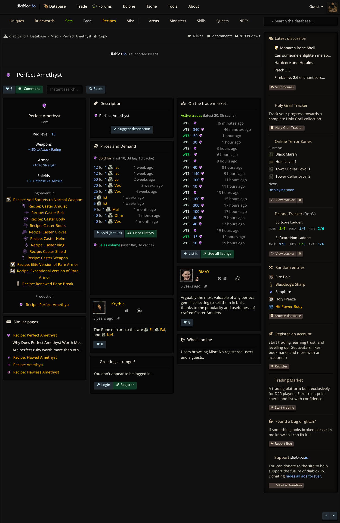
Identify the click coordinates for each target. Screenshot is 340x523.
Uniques (16, 20)
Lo (116, 179)
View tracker (285, 200)
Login (105, 384)
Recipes (109, 20)
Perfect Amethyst (76, 36)
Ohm (118, 215)
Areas (153, 20)
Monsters (177, 20)
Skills (201, 20)
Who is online (199, 339)
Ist (116, 167)
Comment (31, 88)
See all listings (219, 253)
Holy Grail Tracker (289, 127)
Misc (130, 20)
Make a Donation (289, 485)
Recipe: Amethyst (27, 364)
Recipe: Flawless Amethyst (35, 372)
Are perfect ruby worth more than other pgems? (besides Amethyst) (71, 349)
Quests (222, 20)
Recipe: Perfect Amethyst (34, 335)
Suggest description (134, 128)
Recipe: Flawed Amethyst (34, 357)
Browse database (288, 316)
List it (193, 253)
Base (87, 20)
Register (127, 384)
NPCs (243, 20)
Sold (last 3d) (111, 233)
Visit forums (284, 87)
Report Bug (283, 443)
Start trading (284, 407)
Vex (117, 185)
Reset (98, 88)
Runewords (44, 20)
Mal (115, 209)
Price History (143, 233)
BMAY (203, 271)
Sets (68, 20)
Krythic (117, 303)
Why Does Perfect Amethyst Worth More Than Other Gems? (64, 342)
